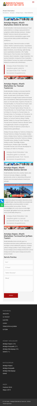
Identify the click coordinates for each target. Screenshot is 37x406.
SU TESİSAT (6, 317)
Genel (5, 352)
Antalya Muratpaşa (9, 349)
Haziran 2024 (7, 387)
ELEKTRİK (5, 320)
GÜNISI (5, 323)
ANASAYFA (6, 314)
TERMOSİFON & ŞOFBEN (10, 326)
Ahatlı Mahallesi (9, 11)
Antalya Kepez (19, 12)
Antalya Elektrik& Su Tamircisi (18, 401)
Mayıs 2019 (7, 390)
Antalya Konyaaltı (8, 346)
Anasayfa (12, 12)
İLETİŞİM (5, 329)
